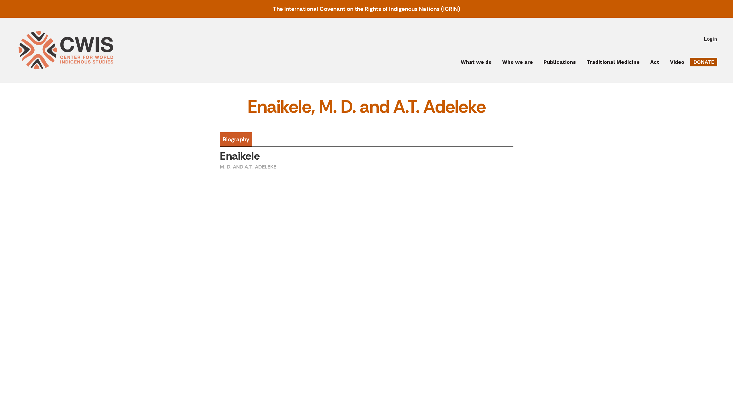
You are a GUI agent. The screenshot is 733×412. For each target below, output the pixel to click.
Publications (559, 62)
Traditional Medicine (613, 62)
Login (710, 39)
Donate (703, 62)
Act (654, 62)
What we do (476, 62)
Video (677, 62)
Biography (236, 139)
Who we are (517, 62)
